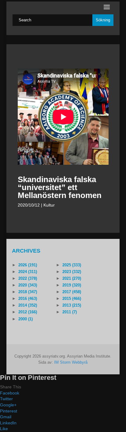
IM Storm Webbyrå (70, 362)
